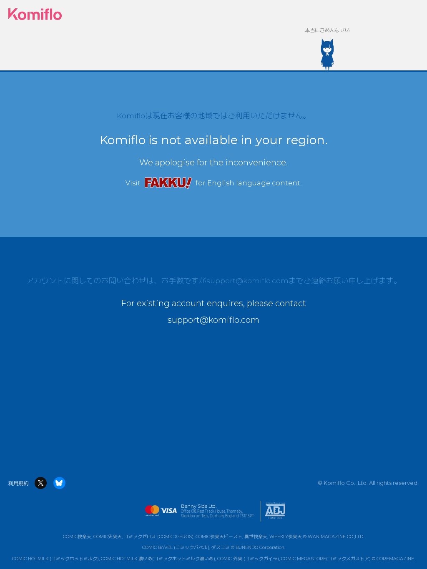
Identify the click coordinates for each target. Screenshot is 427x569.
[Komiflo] (35, 14)
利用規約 (18, 483)
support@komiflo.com (247, 280)
